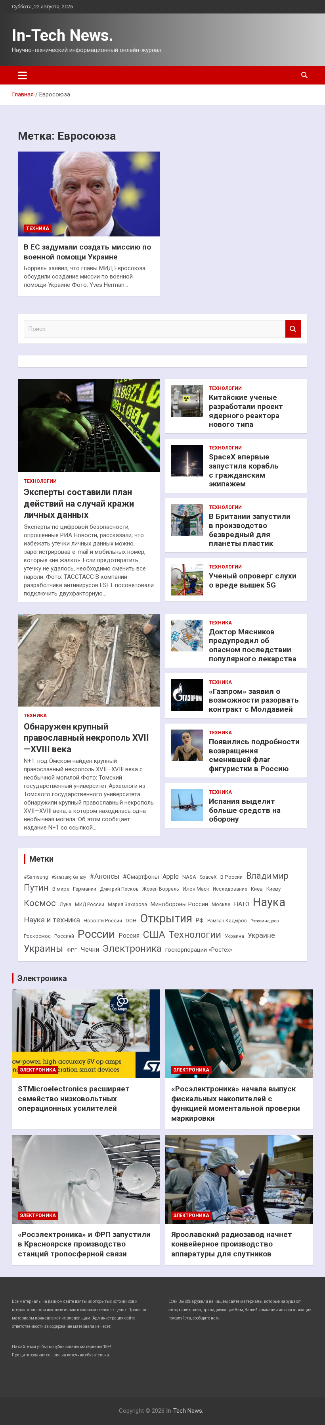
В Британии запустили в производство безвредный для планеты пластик (250, 530)
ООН (131, 921)
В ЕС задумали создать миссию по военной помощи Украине (87, 251)
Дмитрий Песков (119, 889)
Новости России (103, 921)
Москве (221, 904)
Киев (257, 889)
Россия (129, 935)
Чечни (90, 949)
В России (231, 877)
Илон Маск (196, 889)
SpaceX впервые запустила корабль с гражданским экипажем (244, 470)
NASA (189, 877)
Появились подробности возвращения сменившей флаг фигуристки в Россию (254, 755)
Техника (37, 228)
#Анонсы (104, 876)
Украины (43, 948)
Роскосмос (37, 936)
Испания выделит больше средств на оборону (245, 810)
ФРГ (72, 950)
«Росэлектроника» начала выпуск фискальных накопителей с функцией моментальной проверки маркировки (235, 1103)
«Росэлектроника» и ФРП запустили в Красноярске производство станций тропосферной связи (84, 1244)
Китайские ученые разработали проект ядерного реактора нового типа (246, 411)
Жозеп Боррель (160, 889)
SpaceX (208, 877)
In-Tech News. (62, 35)
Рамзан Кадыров (227, 921)
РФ (200, 920)
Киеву (273, 889)
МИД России (89, 904)
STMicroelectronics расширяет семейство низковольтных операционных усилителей (74, 1098)
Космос (40, 903)
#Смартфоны (141, 876)
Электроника (132, 948)
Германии (84, 889)
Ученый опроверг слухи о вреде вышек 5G (252, 580)
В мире (60, 889)
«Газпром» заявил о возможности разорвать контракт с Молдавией (254, 700)
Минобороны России (179, 904)
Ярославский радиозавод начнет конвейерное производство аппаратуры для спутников (231, 1244)
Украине (261, 935)
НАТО (241, 904)
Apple (170, 876)
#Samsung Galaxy (69, 877)
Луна (65, 904)
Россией (64, 936)
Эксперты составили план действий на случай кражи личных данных (79, 503)
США (154, 934)
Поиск (293, 329)
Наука (269, 902)
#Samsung (36, 877)
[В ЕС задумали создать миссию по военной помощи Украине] (88, 194)
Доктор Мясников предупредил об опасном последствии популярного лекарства (252, 645)
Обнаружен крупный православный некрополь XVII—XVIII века (86, 738)
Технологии (40, 481)
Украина (234, 936)
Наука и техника (52, 919)
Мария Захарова (127, 904)
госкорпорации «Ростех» (199, 950)
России (96, 934)
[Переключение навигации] (22, 75)
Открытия (166, 918)
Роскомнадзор (264, 921)
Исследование (230, 889)
